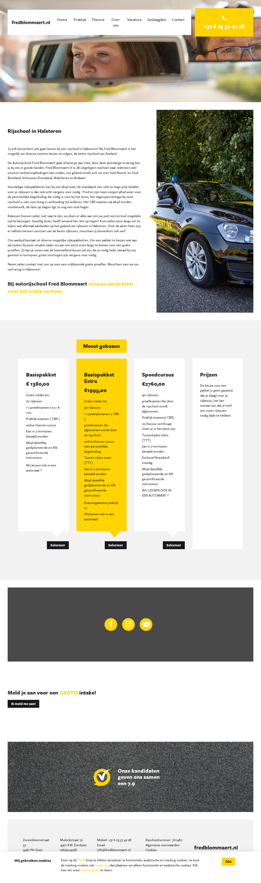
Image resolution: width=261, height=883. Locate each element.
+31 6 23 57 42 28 (119, 839)
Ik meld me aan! (23, 703)
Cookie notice (90, 870)
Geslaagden (156, 19)
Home (62, 19)
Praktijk (80, 19)
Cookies (151, 849)
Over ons (115, 22)
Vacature (134, 19)
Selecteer (57, 545)
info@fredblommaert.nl (113, 849)
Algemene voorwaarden (162, 844)
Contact (178, 19)
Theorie (98, 19)
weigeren (101, 865)
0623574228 (68, 849)
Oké (81, 860)
